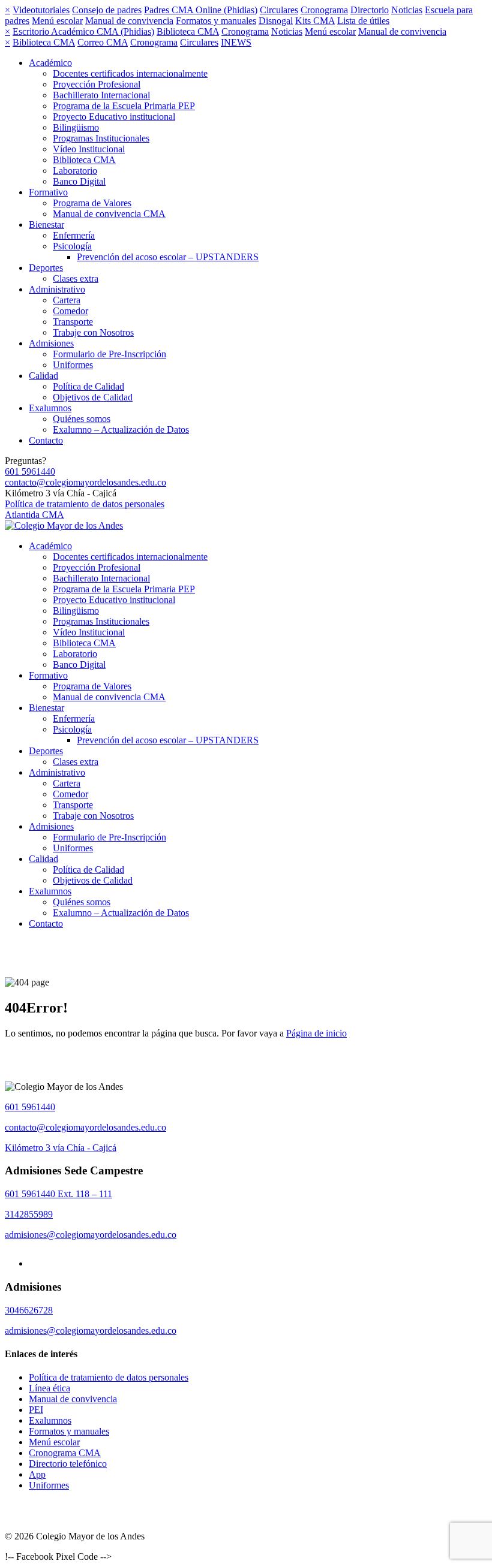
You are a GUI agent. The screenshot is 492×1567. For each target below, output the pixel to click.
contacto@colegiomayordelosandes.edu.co (85, 482)
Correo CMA (102, 42)
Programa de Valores (92, 203)
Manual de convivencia (129, 21)
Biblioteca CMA (188, 31)
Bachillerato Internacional (101, 95)
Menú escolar (57, 21)
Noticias (406, 10)
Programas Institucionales (101, 138)
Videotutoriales (41, 10)
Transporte (73, 322)
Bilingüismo (76, 127)
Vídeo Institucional (89, 149)
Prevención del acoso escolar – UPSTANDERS (168, 257)
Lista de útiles (363, 21)
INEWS (236, 42)
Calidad (43, 375)
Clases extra (75, 278)
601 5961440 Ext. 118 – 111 (58, 1194)
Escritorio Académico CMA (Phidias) (83, 31)
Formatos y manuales (216, 21)
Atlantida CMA (34, 515)
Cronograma (324, 10)
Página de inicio (316, 1033)
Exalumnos (50, 408)
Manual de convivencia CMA (109, 214)
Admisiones (51, 343)
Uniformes (73, 365)
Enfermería (74, 235)
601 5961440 (30, 471)
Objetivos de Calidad (93, 397)
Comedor (70, 311)
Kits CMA (315, 21)
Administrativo (57, 289)
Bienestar (46, 224)
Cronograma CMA (65, 1453)
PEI (36, 1410)
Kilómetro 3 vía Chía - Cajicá (60, 1148)
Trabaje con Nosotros (93, 332)
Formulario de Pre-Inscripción (109, 354)
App (37, 1474)
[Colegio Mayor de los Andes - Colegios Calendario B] (64, 525)
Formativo (48, 192)
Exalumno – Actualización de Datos (121, 429)
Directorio (369, 10)
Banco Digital (79, 181)
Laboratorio (75, 170)
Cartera (66, 300)
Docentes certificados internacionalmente (130, 73)
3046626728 (29, 1310)
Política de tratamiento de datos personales (84, 504)
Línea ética (49, 1388)
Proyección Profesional (96, 84)
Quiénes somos (81, 419)
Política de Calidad (88, 386)
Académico (50, 63)
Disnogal (276, 21)
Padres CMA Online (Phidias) (200, 10)
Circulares (279, 10)
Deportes (46, 268)
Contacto (46, 440)
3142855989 (29, 1214)
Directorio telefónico (68, 1463)
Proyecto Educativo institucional (114, 117)
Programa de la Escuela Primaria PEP (124, 106)
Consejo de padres (107, 10)
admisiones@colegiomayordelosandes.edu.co (90, 1235)
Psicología (72, 246)
